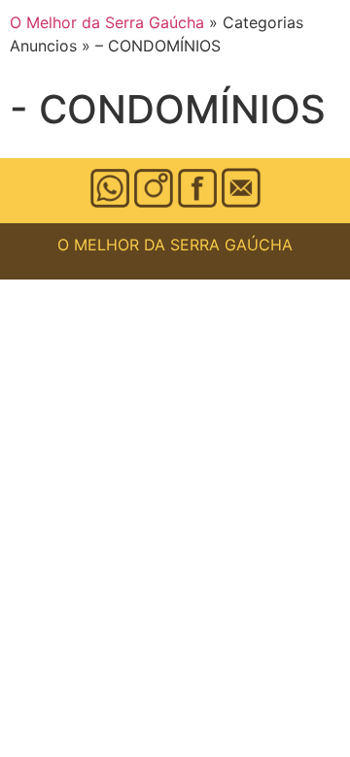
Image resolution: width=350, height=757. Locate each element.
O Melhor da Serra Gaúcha (107, 22)
